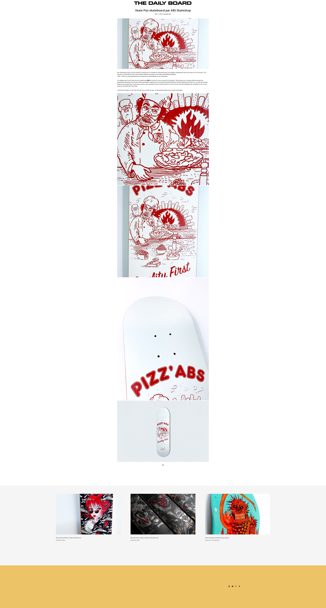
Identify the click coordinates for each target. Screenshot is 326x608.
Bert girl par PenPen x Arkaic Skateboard (68, 538)
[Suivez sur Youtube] (232, 586)
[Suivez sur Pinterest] (239, 586)
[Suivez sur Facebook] (236, 586)
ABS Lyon (142, 90)
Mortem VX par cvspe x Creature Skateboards (144, 538)
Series (63, 540)
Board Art (167, 14)
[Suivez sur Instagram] (229, 586)
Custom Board (215, 540)
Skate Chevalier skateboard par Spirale (217, 538)
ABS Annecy (151, 90)
